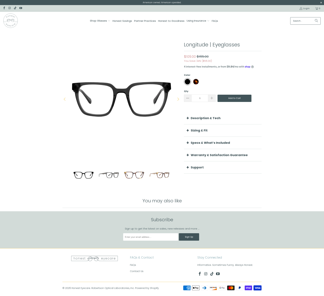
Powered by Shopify (147, 288)
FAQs (133, 265)
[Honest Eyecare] (10, 21)
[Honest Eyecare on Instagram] (9, 8)
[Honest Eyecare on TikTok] (15, 8)
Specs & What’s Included (210, 143)
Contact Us (136, 271)
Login (306, 8)
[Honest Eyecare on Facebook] (4, 8)
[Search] (316, 21)
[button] (100, 21)
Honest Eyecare (81, 288)
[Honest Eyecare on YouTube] (20, 8)
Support (197, 167)
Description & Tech (206, 118)
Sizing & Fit (199, 130)
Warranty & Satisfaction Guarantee (219, 155)
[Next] (178, 99)
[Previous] (65, 99)
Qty (186, 91)
